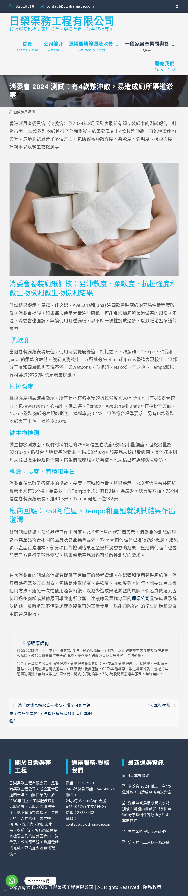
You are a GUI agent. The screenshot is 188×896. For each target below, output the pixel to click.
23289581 (85, 783)
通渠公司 (141, 598)
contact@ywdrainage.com (70, 6)
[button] (116, 46)
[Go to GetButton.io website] (12, 891)
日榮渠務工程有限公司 (62, 21)
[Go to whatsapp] (12, 881)
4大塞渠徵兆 (138, 775)
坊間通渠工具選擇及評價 (149, 842)
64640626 (25, 6)
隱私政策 (152, 887)
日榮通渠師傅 (24, 112)
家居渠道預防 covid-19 (147, 831)
